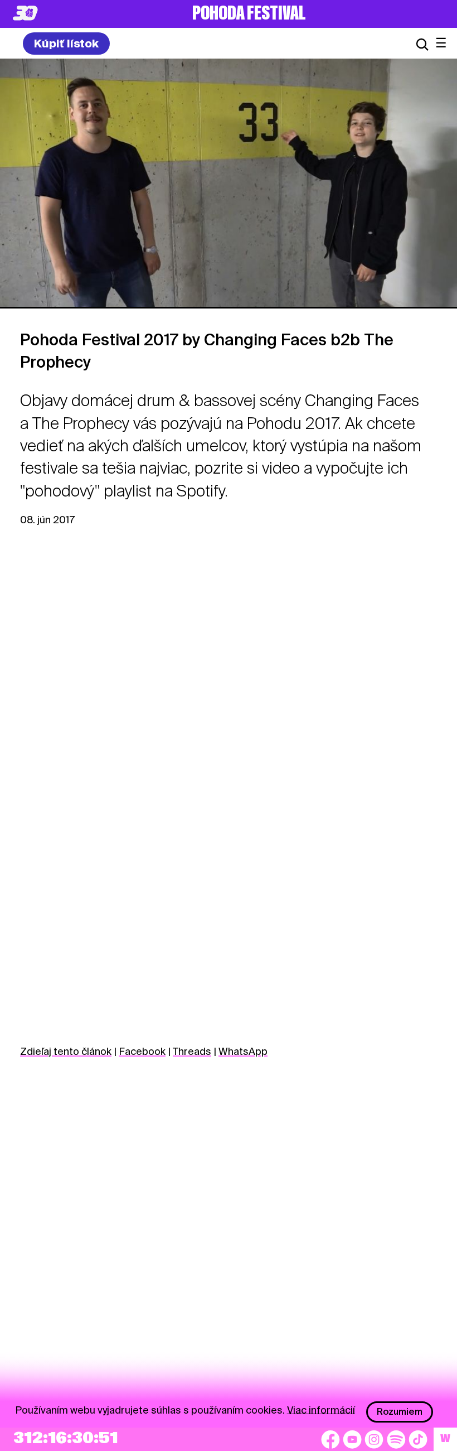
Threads (192, 1051)
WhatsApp (243, 1051)
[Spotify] (396, 1439)
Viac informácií (321, 1409)
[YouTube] (352, 1439)
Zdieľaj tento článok (65, 1051)
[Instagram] (373, 1439)
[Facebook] (330, 1439)
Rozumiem (399, 1411)
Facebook (142, 1051)
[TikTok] (418, 1439)
